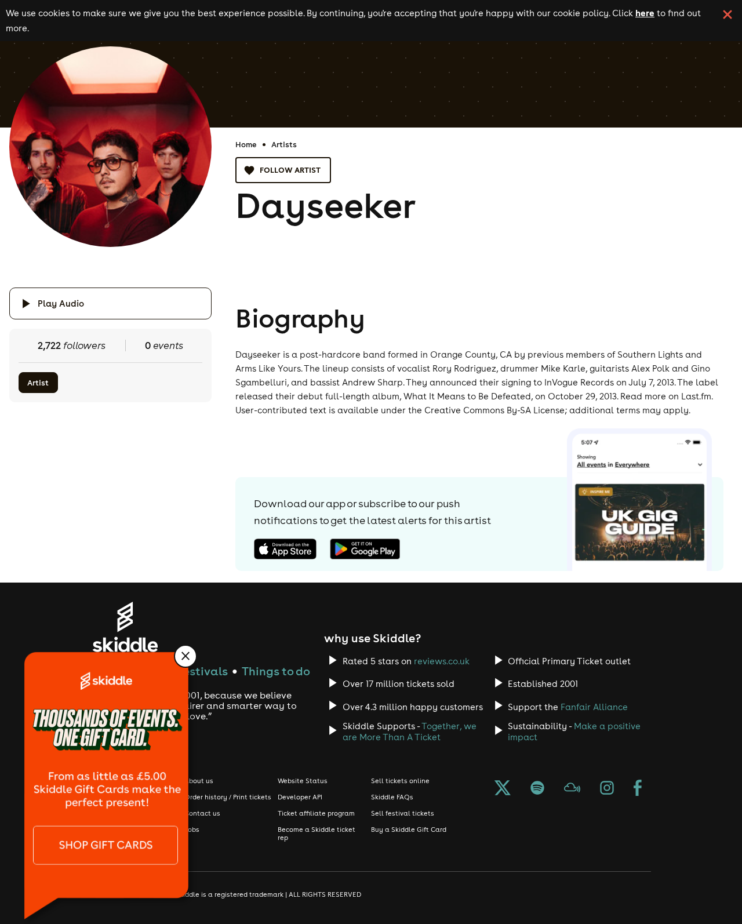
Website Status (303, 781)
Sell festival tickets (402, 813)
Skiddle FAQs (392, 797)
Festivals (202, 671)
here (644, 13)
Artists (284, 144)
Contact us (202, 813)
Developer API (300, 797)
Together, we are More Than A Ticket (410, 732)
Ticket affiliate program (316, 813)
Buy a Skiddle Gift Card (408, 829)
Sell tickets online (400, 781)
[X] (502, 788)
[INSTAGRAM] (607, 788)
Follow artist (290, 170)
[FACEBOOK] (637, 788)
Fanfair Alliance (594, 706)
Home (246, 144)
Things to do (276, 671)
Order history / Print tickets (227, 797)
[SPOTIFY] (537, 788)
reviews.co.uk (442, 661)
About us (198, 781)
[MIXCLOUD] (572, 788)
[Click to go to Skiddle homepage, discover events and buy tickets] (125, 627)
